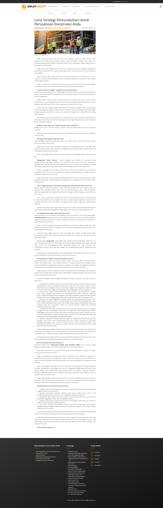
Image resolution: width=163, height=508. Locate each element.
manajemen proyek (40, 217)
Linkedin (96, 459)
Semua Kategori (109, 6)
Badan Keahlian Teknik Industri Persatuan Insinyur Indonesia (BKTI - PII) (78, 458)
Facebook (97, 452)
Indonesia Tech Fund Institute (76, 473)
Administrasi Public (65, 8)
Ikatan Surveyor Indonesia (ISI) (76, 471)
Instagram (97, 455)
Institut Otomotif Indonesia (75, 478)
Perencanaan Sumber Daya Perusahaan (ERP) (65, 345)
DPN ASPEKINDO (72, 466)
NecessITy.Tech (72, 489)
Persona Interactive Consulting (77, 491)
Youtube (96, 462)
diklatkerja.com (124, 1)
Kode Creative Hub (73, 480)
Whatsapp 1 (97, 465)
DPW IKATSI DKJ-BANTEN (75, 469)
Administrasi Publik (76, 8)
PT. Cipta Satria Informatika (76, 492)
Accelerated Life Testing (52, 8)
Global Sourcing (40, 455)
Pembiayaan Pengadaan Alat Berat (46, 457)
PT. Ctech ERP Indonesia (75, 494)
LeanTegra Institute (73, 482)
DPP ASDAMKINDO (73, 467)
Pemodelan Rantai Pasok (43, 459)
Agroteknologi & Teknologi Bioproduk (92, 8)
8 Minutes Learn (72, 451)
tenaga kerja (50, 241)
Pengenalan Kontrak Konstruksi (45, 460)
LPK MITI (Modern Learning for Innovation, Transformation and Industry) (77, 485)
